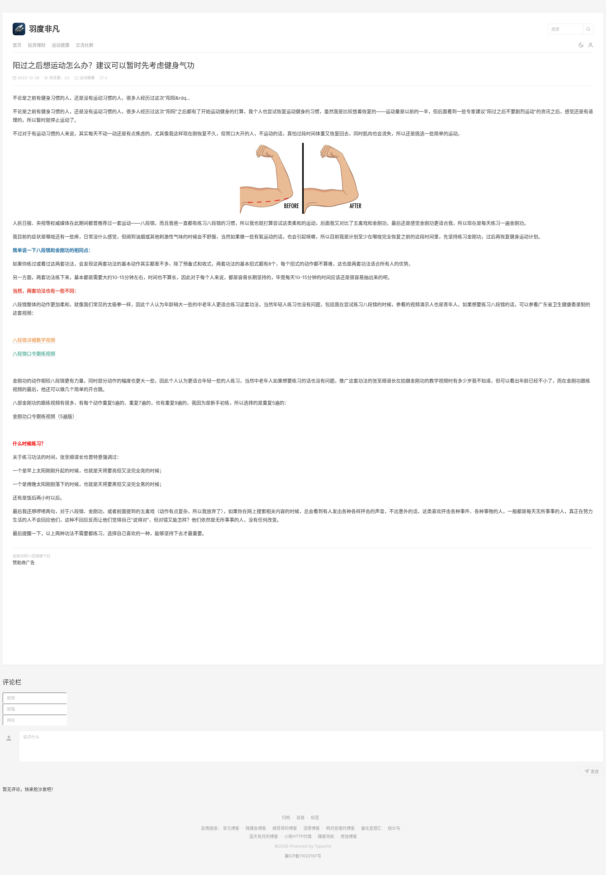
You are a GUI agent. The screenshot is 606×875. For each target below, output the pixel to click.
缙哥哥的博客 (284, 828)
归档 (286, 817)
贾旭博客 (349, 836)
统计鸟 (394, 828)
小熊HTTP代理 (298, 836)
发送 (595, 771)
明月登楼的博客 (340, 828)
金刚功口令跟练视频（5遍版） (45, 416)
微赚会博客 (256, 828)
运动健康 (60, 45)
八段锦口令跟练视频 (34, 354)
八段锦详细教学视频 (34, 340)
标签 (315, 817)
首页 (17, 45)
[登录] (590, 45)
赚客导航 (326, 836)
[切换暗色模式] (581, 45)
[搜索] (588, 29)
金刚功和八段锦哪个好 (31, 556)
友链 (300, 817)
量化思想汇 (371, 828)
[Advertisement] (202, 610)
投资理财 (36, 45)
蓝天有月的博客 (263, 836)
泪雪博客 (311, 828)
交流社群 (84, 45)
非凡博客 (231, 828)
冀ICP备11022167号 (303, 855)
